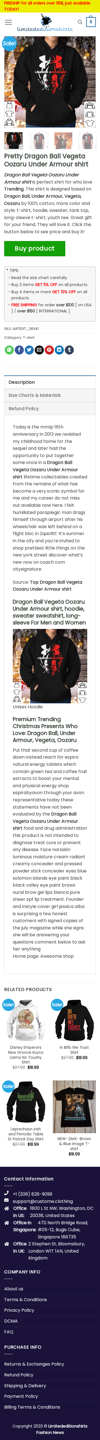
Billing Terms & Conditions (32, 1407)
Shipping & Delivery (25, 1386)
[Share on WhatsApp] (9, 350)
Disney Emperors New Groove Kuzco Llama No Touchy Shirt (26, 1055)
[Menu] (8, 22)
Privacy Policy (19, 1310)
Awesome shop (57, 956)
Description (22, 382)
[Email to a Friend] (39, 350)
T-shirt (28, 337)
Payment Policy (21, 1396)
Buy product (35, 248)
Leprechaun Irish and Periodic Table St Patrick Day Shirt (26, 1134)
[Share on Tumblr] (69, 350)
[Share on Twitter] (29, 350)
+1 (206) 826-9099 (32, 1194)
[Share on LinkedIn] (59, 350)
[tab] (50, 382)
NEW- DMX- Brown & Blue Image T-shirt (74, 1144)
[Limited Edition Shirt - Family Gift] (45, 22)
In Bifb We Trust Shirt (74, 1050)
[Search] (80, 22)
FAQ (8, 1332)
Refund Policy (24, 408)
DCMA (11, 1321)
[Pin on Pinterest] (49, 350)
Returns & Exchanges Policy (34, 1364)
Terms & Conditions (25, 1299)
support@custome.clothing (43, 1201)
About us (13, 1289)
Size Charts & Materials (35, 395)
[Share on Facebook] (19, 350)
